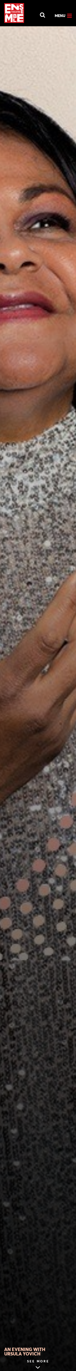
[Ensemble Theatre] (14, 13)
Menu (60, 15)
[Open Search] (40, 14)
